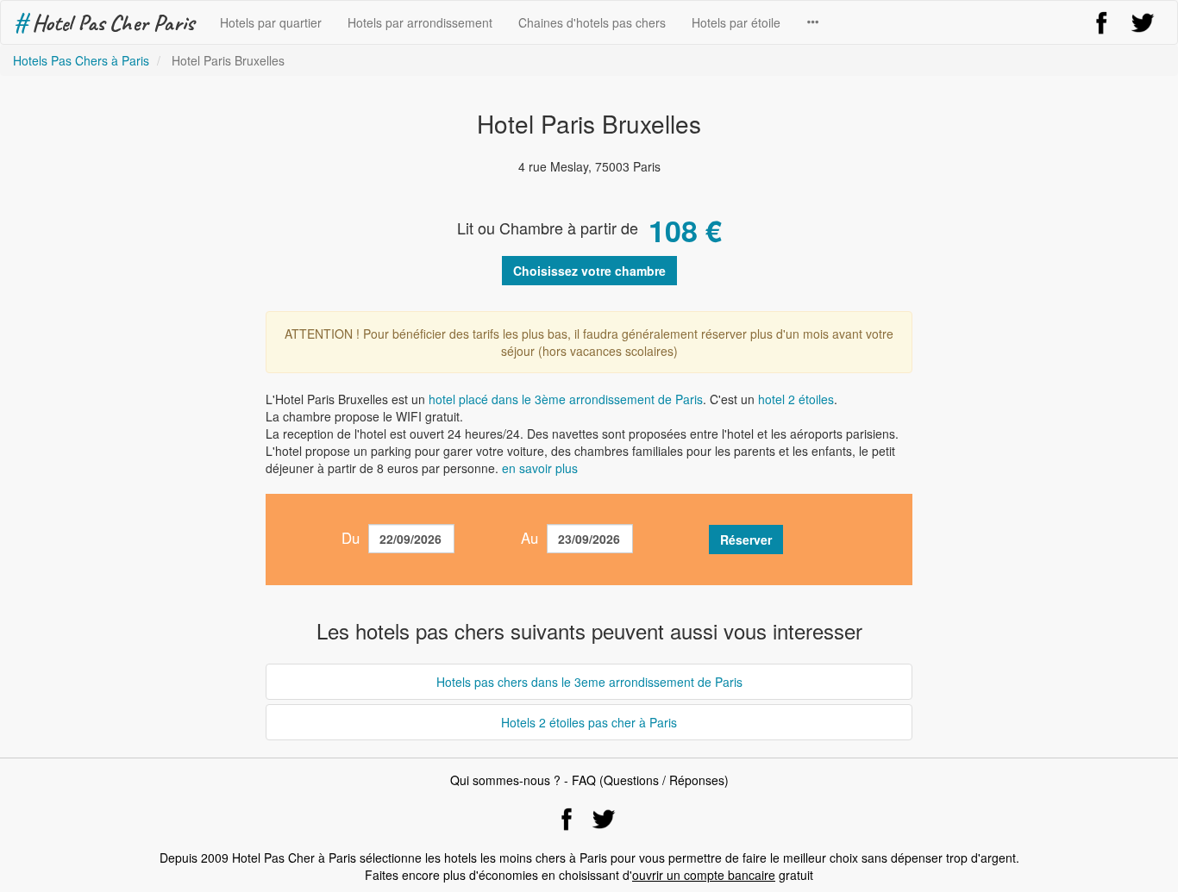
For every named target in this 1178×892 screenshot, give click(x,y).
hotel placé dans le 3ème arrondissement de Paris (566, 399)
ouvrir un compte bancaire (703, 874)
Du (350, 537)
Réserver (746, 539)
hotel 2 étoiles (796, 399)
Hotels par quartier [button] (271, 22)
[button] (812, 22)
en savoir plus (540, 468)
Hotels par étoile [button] (736, 22)
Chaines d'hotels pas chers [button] (592, 22)
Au (529, 537)
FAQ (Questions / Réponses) (650, 780)
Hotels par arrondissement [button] (420, 22)
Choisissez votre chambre (589, 270)
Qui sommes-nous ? (505, 780)
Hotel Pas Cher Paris (104, 22)
